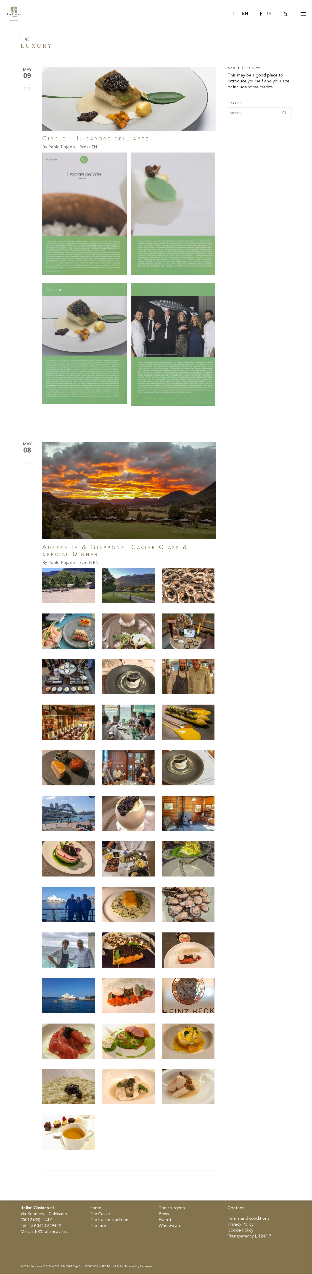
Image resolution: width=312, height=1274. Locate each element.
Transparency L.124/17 (249, 1236)
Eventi (165, 1220)
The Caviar (100, 1214)
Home (95, 1208)
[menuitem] (235, 14)
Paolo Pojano (61, 147)
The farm (99, 1226)
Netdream (146, 1266)
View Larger (68, 581)
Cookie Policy (240, 1230)
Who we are (170, 1226)
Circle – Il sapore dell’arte (96, 139)
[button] (303, 13)
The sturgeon (172, 1208)
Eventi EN (88, 562)
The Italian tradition (109, 1220)
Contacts (237, 1208)
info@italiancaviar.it (50, 1232)
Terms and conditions (248, 1218)
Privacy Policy (241, 1224)
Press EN (88, 147)
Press (164, 1214)
